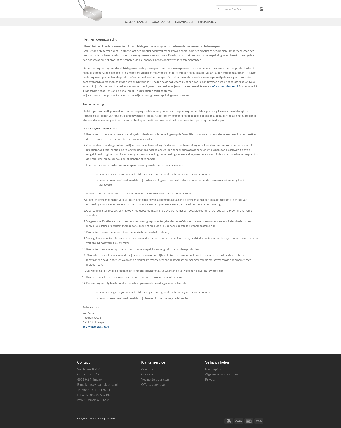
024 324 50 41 (100, 390)
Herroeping (213, 369)
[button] (262, 9)
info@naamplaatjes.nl (225, 86)
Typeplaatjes (207, 21)
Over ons (147, 369)
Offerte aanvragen (153, 384)
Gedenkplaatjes (136, 21)
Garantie (147, 374)
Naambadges (184, 21)
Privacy (210, 379)
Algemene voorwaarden (221, 374)
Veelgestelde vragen (155, 379)
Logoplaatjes (161, 21)
